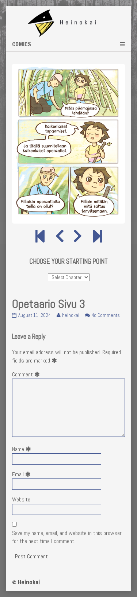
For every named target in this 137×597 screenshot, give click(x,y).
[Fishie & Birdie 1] (40, 237)
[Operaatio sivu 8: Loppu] (97, 237)
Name (23, 449)
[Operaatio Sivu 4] (77, 237)
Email (23, 474)
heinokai (70, 315)
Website (21, 499)
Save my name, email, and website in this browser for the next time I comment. (67, 537)
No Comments (105, 315)
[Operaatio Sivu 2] (59, 237)
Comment (27, 374)
